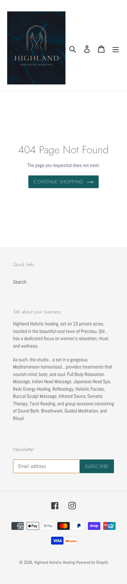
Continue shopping (58, 181)
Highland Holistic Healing (54, 562)
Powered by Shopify (92, 562)
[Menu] (115, 48)
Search (19, 281)
